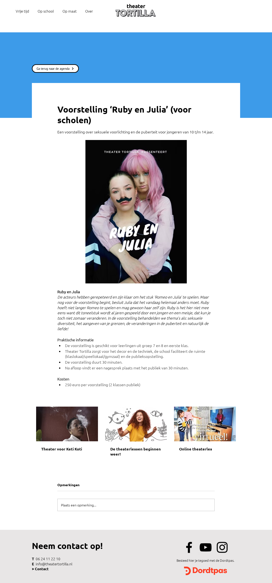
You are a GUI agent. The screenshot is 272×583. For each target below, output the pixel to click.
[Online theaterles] (205, 424)
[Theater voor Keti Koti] (67, 424)
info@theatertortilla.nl (54, 564)
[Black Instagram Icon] (222, 547)
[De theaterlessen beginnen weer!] (136, 424)
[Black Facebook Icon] (189, 547)
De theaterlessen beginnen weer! (135, 451)
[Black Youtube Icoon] (205, 547)
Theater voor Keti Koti (61, 448)
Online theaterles (195, 448)
